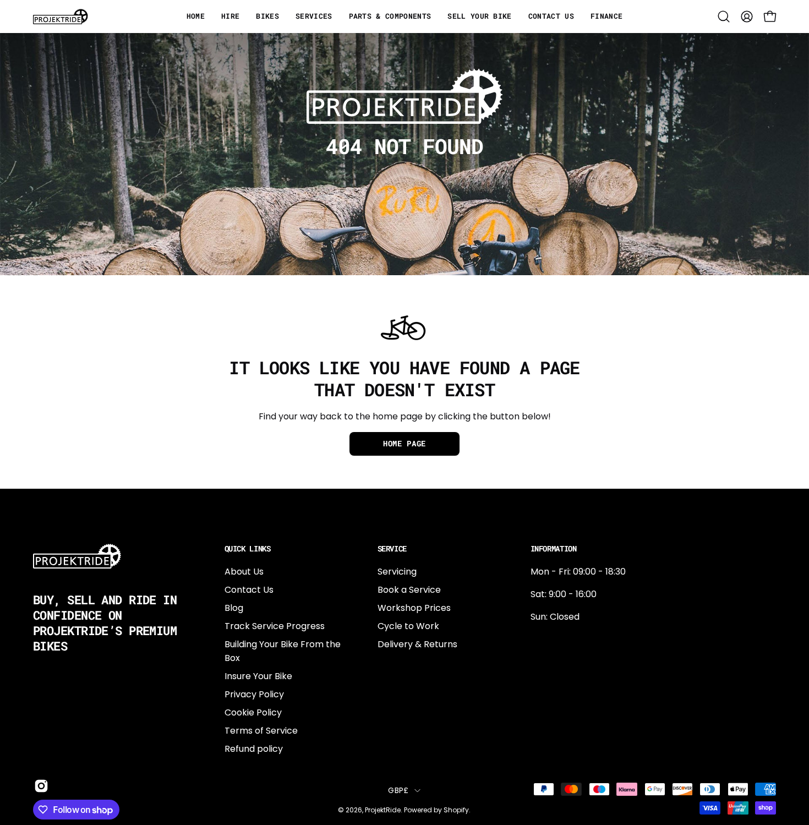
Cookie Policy (253, 712)
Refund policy (254, 748)
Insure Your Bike (258, 676)
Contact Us (249, 589)
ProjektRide (383, 810)
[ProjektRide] (60, 16)
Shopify (456, 810)
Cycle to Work (408, 626)
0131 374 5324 (560, 639)
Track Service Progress (275, 626)
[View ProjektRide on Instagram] (39, 786)
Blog (234, 608)
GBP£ (398, 790)
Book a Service (409, 589)
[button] (723, 16)
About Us (244, 571)
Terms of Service (261, 730)
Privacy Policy (254, 694)
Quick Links (248, 549)
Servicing (397, 571)
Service (392, 549)
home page (404, 444)
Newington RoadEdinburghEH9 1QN (566, 675)
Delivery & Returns (417, 644)
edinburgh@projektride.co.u (591, 712)
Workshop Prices (414, 608)
